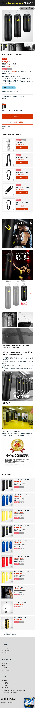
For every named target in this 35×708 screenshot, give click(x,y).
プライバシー (5, 688)
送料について (5, 665)
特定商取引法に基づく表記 (9, 692)
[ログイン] (27, 3)
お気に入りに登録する (18, 122)
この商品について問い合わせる (10, 92)
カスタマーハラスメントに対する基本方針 (13, 690)
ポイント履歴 (5, 650)
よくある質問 (5, 670)
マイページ (5, 648)
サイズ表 (4, 668)
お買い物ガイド (6, 663)
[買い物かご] (30, 3)
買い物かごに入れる (17, 116)
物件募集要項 (5, 683)
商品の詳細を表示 (9, 87)
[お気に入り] (25, 3)
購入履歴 (4, 653)
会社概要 (4, 680)
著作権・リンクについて (8, 685)
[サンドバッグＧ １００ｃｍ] (17, 26)
